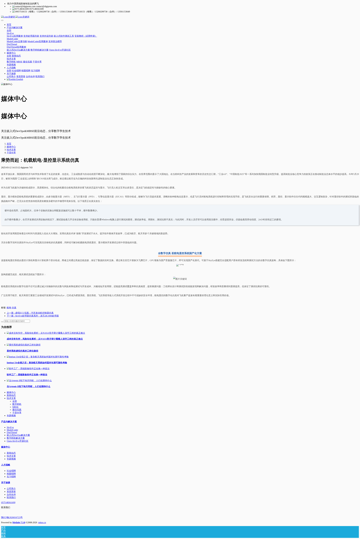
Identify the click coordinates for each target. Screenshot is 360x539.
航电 (9, 307)
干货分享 (11, 152)
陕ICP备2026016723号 (12, 517)
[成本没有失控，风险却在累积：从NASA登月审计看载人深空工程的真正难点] (46, 333)
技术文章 (11, 149)
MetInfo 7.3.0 (18, 522)
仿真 (14, 307)
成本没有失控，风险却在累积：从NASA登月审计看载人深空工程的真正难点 (45, 339)
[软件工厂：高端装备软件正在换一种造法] (28, 368)
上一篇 (30, 313)
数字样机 (16, 404)
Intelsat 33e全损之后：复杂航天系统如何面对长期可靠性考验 (37, 362)
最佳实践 (16, 409)
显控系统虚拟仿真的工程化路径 (22, 351)
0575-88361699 (8, 502)
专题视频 (11, 415)
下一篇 (33, 316)
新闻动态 (11, 395)
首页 (9, 24)
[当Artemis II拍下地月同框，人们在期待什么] (29, 380)
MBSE (15, 407)
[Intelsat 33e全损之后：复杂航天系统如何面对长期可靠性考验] (38, 357)
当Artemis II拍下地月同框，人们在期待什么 (28, 386)
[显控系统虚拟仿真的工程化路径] (23, 345)
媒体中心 (11, 146)
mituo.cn (42, 522)
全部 (9, 30)
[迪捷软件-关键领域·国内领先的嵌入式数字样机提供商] (180, 16)
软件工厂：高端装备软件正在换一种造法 (27, 374)
